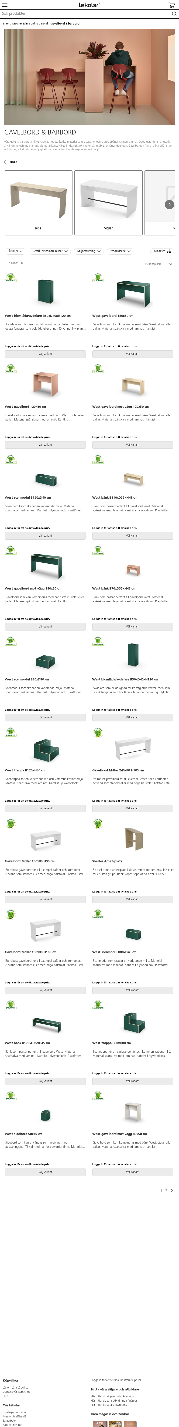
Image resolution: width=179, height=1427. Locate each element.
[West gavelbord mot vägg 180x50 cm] (46, 566)
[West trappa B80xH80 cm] (133, 1021)
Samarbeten (10, 1421)
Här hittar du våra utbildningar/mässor (114, 1400)
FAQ (5, 1396)
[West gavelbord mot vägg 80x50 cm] (133, 1112)
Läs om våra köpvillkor (16, 1387)
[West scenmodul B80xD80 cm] (46, 657)
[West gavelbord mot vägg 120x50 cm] (133, 384)
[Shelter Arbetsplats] (133, 839)
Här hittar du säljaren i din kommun (112, 1396)
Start (6, 23)
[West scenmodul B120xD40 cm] (46, 475)
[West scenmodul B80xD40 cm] (133, 930)
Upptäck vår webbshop (17, 1392)
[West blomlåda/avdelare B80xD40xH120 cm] (46, 294)
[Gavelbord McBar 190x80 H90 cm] (46, 839)
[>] (172, 1191)
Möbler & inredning (25, 23)
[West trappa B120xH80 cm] (46, 748)
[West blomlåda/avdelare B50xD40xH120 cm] (133, 657)
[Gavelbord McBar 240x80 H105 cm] (133, 748)
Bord (44, 23)
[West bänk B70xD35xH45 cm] (133, 566)
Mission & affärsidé (14, 1416)
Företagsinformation (15, 1412)
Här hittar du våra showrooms (109, 1405)
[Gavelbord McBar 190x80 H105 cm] (46, 930)
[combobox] (89, 14)
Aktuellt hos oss (12, 1425)
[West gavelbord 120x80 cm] (46, 384)
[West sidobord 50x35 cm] (46, 1112)
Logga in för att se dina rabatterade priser (116, 1380)
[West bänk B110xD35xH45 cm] (133, 475)
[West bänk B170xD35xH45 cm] (46, 1021)
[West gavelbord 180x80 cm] (133, 294)
